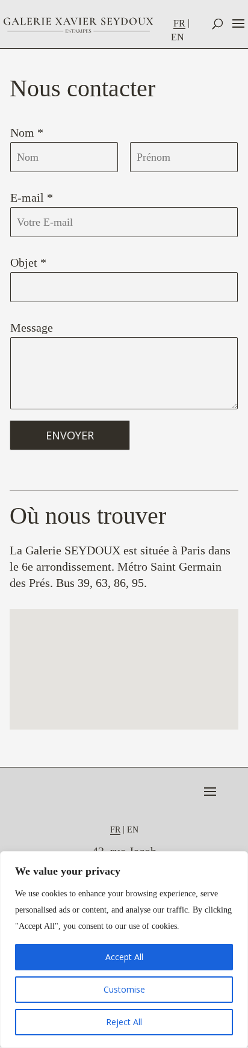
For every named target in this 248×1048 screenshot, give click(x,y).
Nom (26, 132)
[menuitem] (182, 23)
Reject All (124, 1022)
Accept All (124, 957)
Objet (28, 262)
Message (31, 327)
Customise (124, 989)
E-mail (31, 197)
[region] (124, 949)
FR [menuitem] (179, 23)
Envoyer (70, 435)
